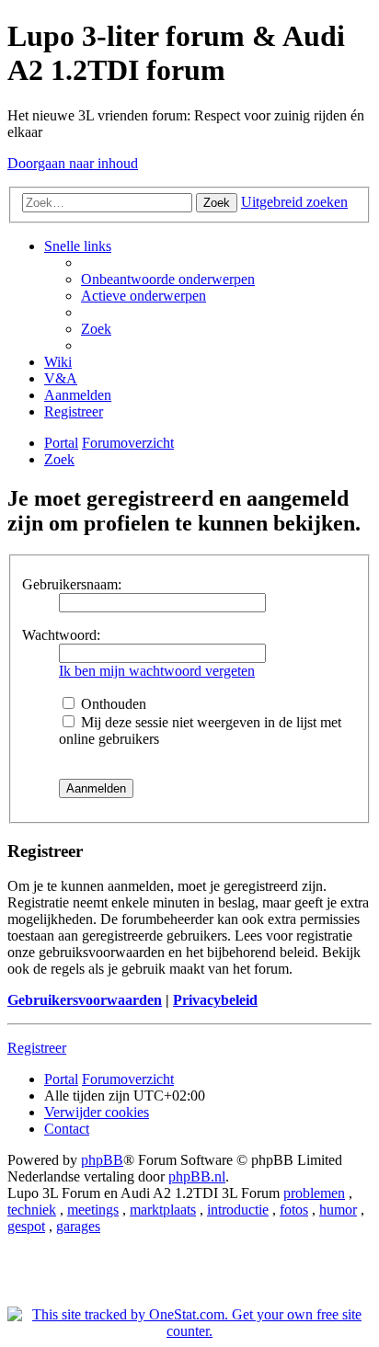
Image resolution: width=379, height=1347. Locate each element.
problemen (314, 1193)
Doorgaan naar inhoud (72, 163)
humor (338, 1209)
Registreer (36, 1048)
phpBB (102, 1160)
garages (78, 1226)
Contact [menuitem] (66, 1128)
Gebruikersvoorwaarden (84, 1000)
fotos (294, 1209)
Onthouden (111, 704)
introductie (238, 1209)
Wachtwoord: (61, 635)
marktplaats (163, 1209)
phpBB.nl (196, 1176)
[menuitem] (168, 279)
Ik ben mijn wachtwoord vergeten (157, 671)
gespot (26, 1226)
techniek (31, 1209)
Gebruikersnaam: (71, 584)
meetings (93, 1209)
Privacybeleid (215, 1000)
